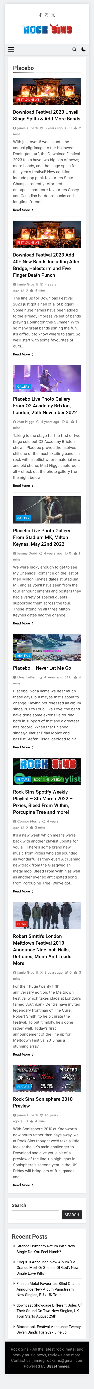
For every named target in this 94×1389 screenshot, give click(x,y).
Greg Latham (27, 677)
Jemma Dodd (27, 553)
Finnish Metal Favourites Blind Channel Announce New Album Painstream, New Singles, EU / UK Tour (49, 1289)
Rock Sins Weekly (48, 779)
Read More (21, 209)
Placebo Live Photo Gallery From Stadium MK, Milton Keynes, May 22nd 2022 (41, 537)
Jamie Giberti (27, 127)
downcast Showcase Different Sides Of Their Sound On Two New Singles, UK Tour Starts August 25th (49, 1311)
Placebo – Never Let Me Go (42, 668)
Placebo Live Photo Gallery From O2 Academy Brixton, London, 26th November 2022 (45, 405)
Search (19, 1205)
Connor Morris (28, 821)
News (21, 924)
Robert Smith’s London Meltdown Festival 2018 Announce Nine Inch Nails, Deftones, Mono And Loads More (42, 949)
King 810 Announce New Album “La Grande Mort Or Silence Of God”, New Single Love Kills (47, 1268)
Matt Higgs (25, 421)
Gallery (23, 386)
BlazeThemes (58, 1366)
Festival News (28, 99)
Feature (23, 779)
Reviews (23, 655)
